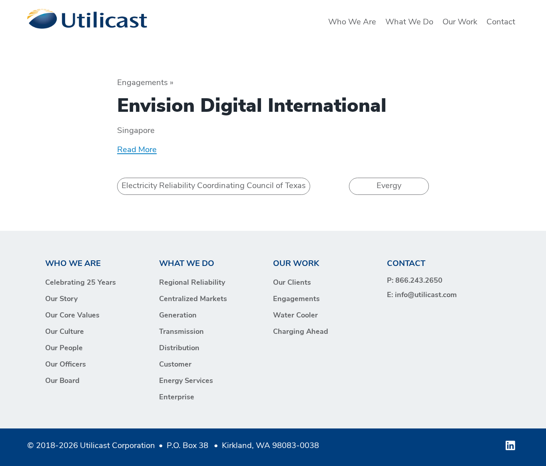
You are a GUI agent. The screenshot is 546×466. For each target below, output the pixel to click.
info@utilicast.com (426, 295)
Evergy (389, 186)
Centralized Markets (193, 299)
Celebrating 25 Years (80, 283)
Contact (500, 22)
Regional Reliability (192, 283)
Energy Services (186, 381)
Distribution (179, 348)
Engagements (296, 299)
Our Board (62, 381)
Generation (178, 315)
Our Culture (64, 332)
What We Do (409, 22)
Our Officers (65, 365)
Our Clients (292, 283)
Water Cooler (295, 315)
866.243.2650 (418, 281)
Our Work (459, 22)
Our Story (61, 299)
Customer (175, 365)
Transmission (181, 332)
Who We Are (352, 22)
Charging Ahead (300, 332)
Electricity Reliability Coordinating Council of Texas (214, 186)
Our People (64, 348)
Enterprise (176, 397)
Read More (137, 150)
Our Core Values (72, 315)
